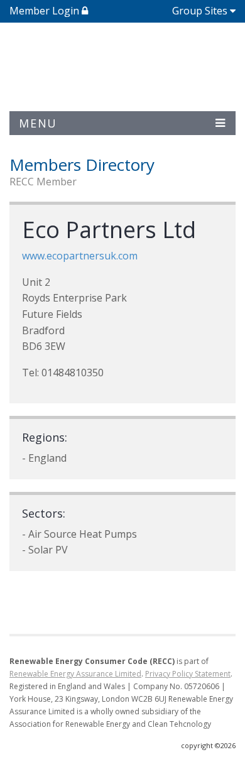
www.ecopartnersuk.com (80, 256)
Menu (38, 123)
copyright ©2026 (208, 745)
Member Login (45, 11)
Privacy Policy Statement (188, 673)
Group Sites (199, 11)
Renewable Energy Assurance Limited (75, 673)
